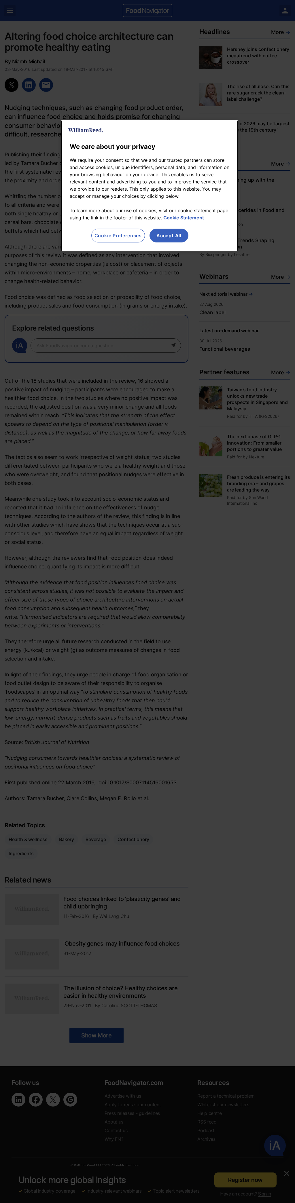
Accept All (168, 235)
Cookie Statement (183, 218)
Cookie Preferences (118, 235)
